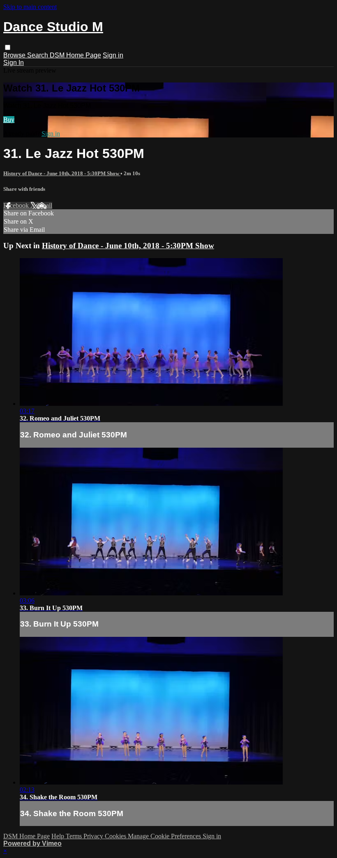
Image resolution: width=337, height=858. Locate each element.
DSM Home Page (75, 55)
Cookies (116, 836)
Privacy (94, 836)
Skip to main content (30, 6)
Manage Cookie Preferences (165, 836)
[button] (7, 47)
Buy (8, 119)
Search (38, 55)
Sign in (113, 55)
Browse (15, 55)
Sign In (13, 62)
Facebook (16, 205)
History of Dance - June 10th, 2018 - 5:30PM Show (61, 173)
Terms (74, 836)
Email (44, 205)
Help (58, 836)
